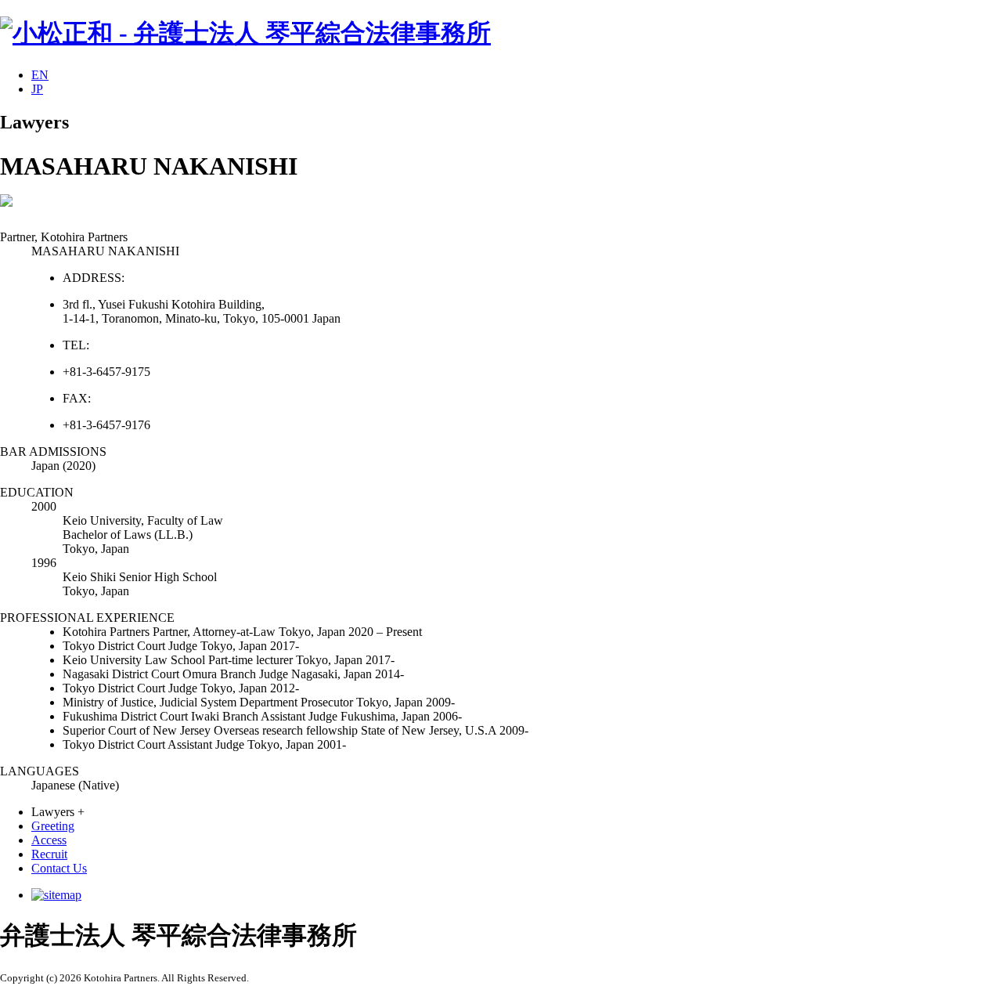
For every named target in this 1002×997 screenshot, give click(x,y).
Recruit (49, 854)
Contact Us (59, 868)
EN (40, 74)
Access (49, 840)
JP (37, 89)
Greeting (52, 826)
